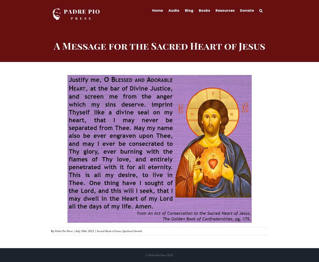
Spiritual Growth (132, 231)
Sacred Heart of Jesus (109, 231)
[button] (261, 10)
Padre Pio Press (64, 231)
